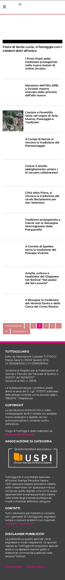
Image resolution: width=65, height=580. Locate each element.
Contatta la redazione (19, 523)
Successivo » (20, 331)
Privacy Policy (14, 566)
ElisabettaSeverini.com (19, 434)
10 (6, 331)
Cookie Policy (35, 566)
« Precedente (13, 325)
